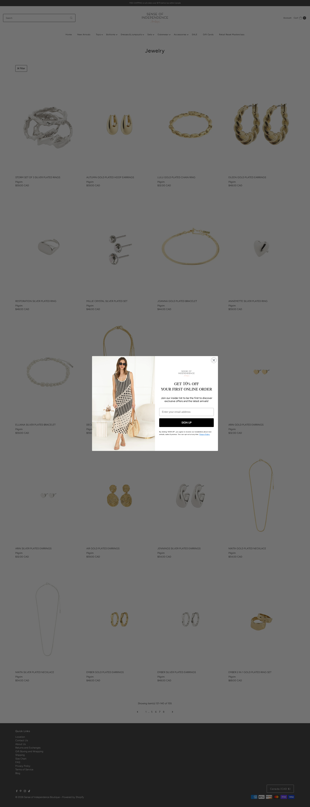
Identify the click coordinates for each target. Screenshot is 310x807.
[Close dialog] (214, 360)
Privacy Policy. (204, 434)
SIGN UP (186, 422)
